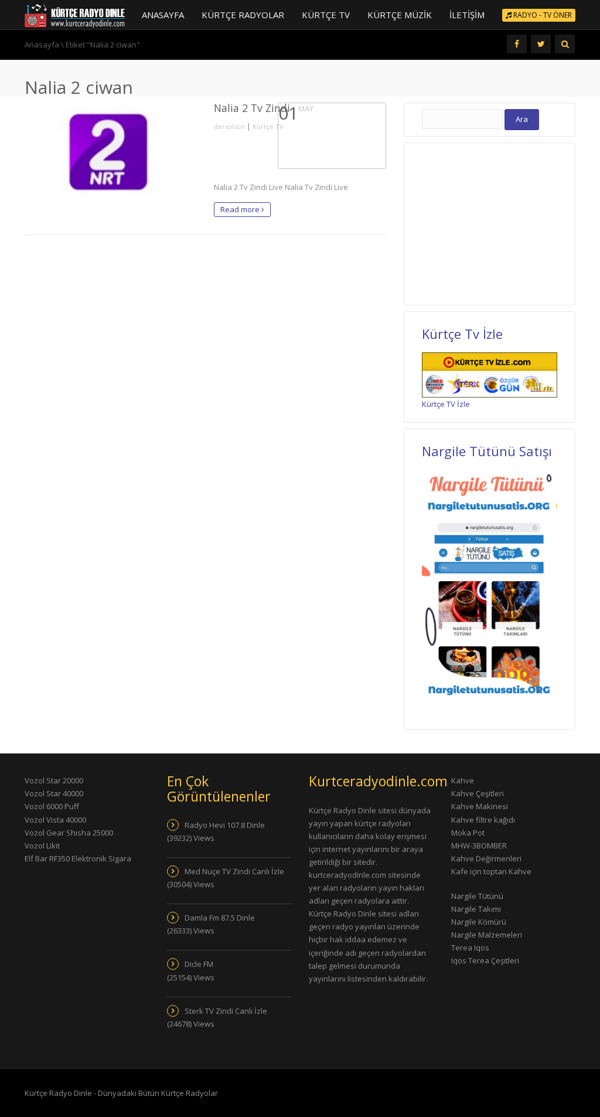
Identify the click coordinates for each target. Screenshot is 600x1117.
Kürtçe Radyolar (243, 15)
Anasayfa (163, 15)
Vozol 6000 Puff (52, 806)
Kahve (462, 780)
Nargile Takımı (476, 909)
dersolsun (229, 126)
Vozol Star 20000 (54, 780)
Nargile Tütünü (477, 896)
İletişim (467, 15)
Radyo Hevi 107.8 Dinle (225, 825)
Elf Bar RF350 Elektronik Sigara (78, 858)
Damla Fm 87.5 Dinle (220, 917)
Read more (240, 209)
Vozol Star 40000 (54, 793)
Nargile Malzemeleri (486, 934)
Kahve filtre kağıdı (483, 819)
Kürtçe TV (326, 15)
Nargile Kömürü (478, 921)
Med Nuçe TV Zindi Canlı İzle (234, 871)
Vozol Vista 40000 (55, 819)
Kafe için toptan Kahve (491, 871)
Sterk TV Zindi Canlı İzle (226, 1011)
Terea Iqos (470, 947)
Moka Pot (468, 832)
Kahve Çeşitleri (477, 793)
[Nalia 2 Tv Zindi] (110, 151)
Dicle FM (199, 964)
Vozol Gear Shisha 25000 (69, 832)
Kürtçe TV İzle (446, 404)
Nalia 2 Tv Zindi (252, 108)
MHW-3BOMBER (479, 845)
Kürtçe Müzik (399, 15)
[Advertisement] (505, 222)
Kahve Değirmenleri (486, 858)
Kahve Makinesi (479, 806)
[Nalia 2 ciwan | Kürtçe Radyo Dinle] (75, 14)
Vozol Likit (42, 845)
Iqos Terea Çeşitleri (485, 960)
